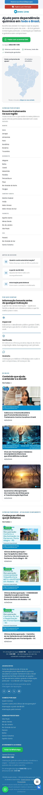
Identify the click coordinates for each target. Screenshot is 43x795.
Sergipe (5, 189)
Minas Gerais (6, 221)
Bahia (4, 164)
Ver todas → (7, 383)
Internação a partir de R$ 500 (13, 707)
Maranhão (6, 171)
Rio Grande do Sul (8, 241)
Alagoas (5, 160)
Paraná (4, 238)
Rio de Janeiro (7, 225)
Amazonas (6, 137)
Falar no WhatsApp (12, 750)
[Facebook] (19, 691)
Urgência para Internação (23, 7)
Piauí (4, 182)
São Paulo (5, 229)
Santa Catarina (7, 245)
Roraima (5, 148)
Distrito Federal (7, 198)
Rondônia (5, 144)
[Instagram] (4, 691)
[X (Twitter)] (14, 691)
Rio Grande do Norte (9, 185)
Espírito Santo (7, 218)
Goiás (4, 202)
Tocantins (6, 151)
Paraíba (5, 175)
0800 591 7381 (14, 45)
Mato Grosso (6, 205)
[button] (5, 789)
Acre (4, 130)
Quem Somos (7, 701)
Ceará (4, 168)
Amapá (5, 134)
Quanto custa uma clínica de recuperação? (19, 704)
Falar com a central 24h (17, 39)
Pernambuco (7, 178)
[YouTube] (9, 691)
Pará (4, 141)
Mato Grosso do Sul (9, 209)
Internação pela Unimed (11, 709)
